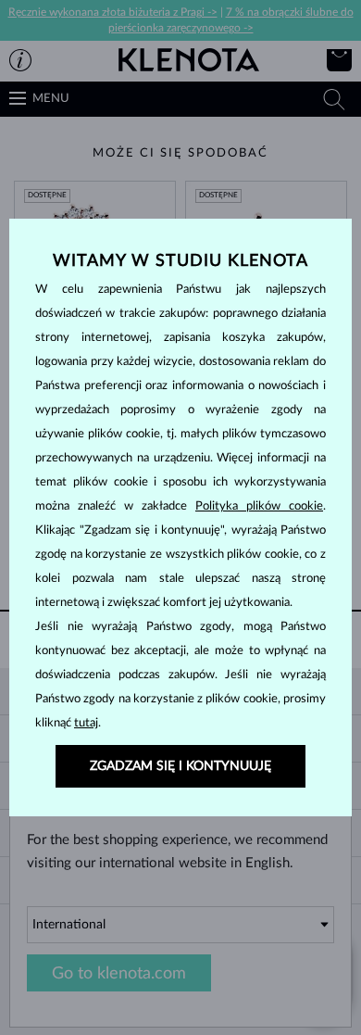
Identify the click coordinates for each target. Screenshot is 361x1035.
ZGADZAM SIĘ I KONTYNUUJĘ (180, 766)
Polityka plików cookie (259, 506)
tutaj (86, 723)
